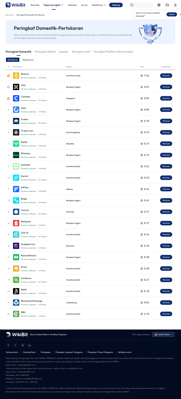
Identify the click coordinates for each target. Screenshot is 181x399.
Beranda (9, 15)
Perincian (166, 75)
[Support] (167, 5)
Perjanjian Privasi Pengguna (100, 352)
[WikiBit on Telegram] (22, 345)
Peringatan (45, 352)
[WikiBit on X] (15, 345)
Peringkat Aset (81, 51)
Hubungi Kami (29, 352)
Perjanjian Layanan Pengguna (69, 352)
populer (64, 51)
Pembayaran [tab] (27, 60)
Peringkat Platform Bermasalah (113, 51)
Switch (172, 14)
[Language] (159, 5)
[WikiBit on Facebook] (8, 345)
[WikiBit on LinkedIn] (29, 345)
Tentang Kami (12, 352)
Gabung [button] (116, 5)
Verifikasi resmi (124, 352)
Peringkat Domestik (18, 51)
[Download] (175, 5)
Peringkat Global (45, 51)
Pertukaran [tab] (13, 60)
